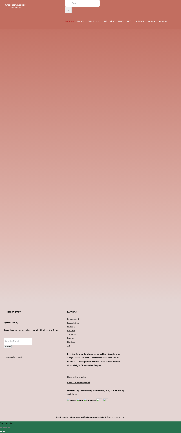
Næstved (71, 342)
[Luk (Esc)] (9, 427)
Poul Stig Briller (63, 417)
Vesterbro (71, 334)
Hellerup (71, 326)
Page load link (6, 423)
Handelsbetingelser (77, 377)
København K (73, 319)
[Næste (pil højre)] (4, 431)
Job (68, 345)
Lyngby (70, 338)
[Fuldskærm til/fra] (4, 427)
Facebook (17, 357)
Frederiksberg (73, 322)
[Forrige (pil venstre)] (1, 431)
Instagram (8, 357)
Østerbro (71, 330)
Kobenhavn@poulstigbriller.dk (96, 417)
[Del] (6, 427)
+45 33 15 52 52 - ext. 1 (116, 417)
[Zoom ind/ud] (1, 427)
